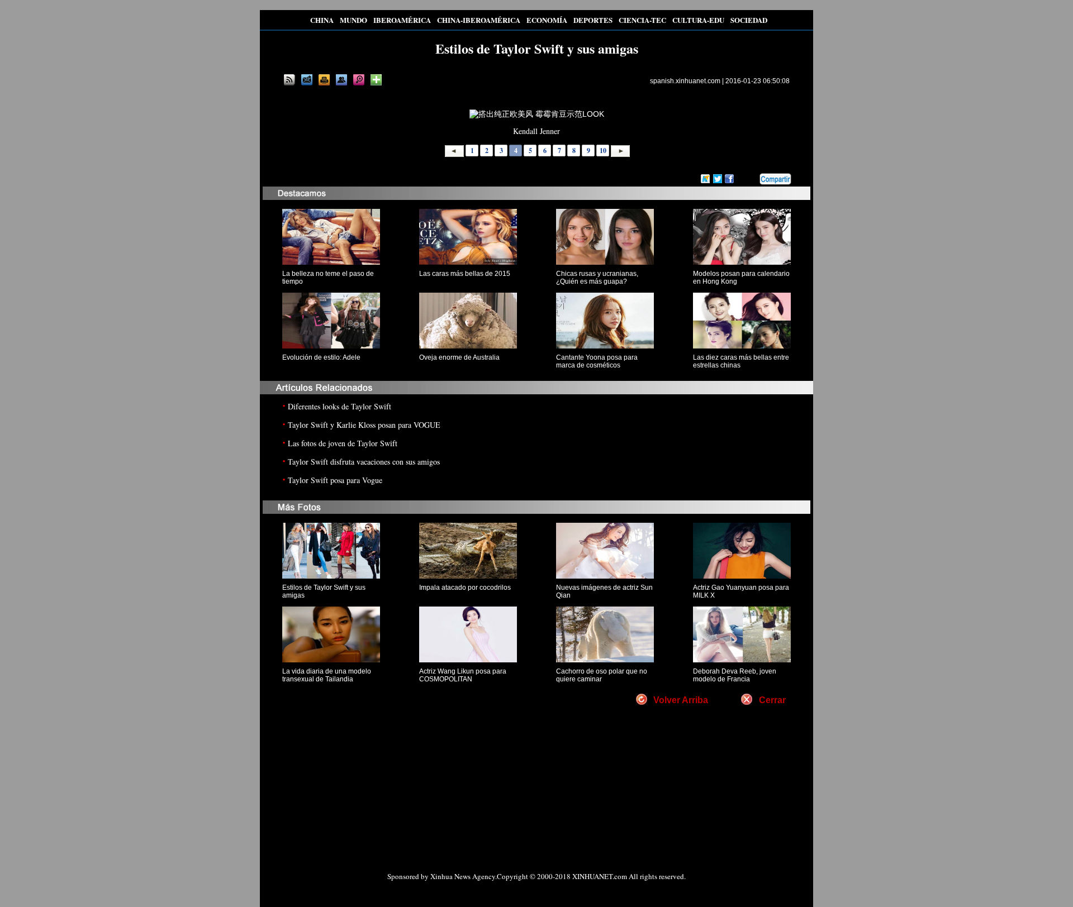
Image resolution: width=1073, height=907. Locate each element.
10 (603, 150)
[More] (376, 79)
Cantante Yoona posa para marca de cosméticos (597, 361)
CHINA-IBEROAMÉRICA (478, 20)
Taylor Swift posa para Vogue (335, 480)
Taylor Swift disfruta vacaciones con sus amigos (364, 461)
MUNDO (353, 20)
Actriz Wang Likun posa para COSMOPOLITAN (462, 675)
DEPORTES (593, 20)
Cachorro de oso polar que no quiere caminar (601, 675)
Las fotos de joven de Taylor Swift (342, 443)
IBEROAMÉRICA (402, 20)
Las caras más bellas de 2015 (464, 274)
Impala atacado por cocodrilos (465, 587)
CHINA (322, 20)
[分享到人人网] (751, 179)
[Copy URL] (341, 79)
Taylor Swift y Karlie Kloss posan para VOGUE (364, 424)
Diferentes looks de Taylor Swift (339, 406)
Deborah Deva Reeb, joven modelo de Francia (734, 675)
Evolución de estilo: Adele (321, 357)
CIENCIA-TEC (642, 20)
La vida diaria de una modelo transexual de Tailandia (326, 675)
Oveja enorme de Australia (459, 357)
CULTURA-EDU (698, 20)
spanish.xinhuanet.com (685, 81)
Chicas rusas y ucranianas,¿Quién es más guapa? (597, 277)
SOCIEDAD (748, 20)
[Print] (324, 79)
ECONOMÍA (546, 20)
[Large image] (358, 79)
